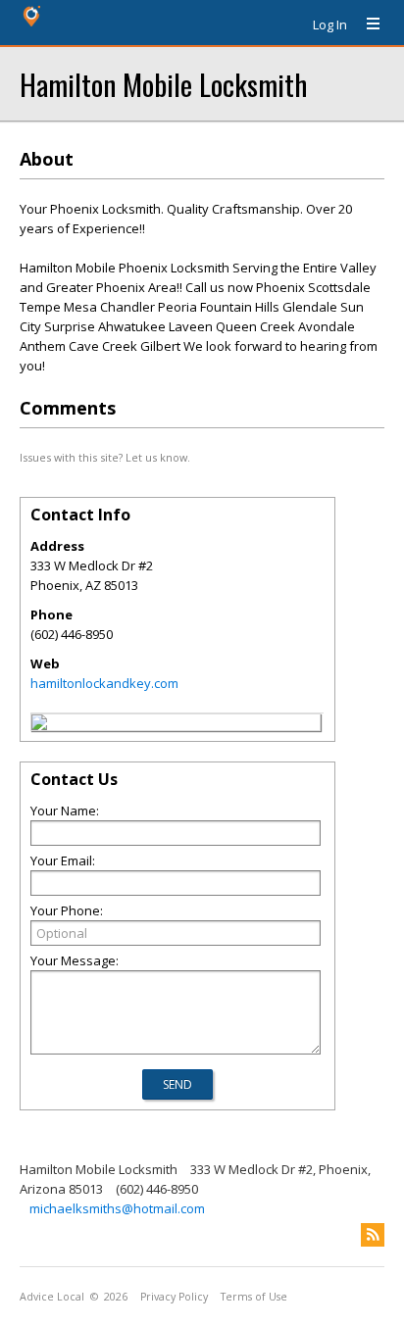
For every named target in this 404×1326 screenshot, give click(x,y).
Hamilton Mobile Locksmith (163, 84)
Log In (330, 24)
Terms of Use (254, 1296)
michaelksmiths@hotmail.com (117, 1208)
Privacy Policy (174, 1296)
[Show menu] (365, 24)
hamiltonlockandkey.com (104, 683)
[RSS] (372, 1235)
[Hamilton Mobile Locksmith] (39, 725)
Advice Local (52, 1296)
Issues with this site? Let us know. (105, 457)
